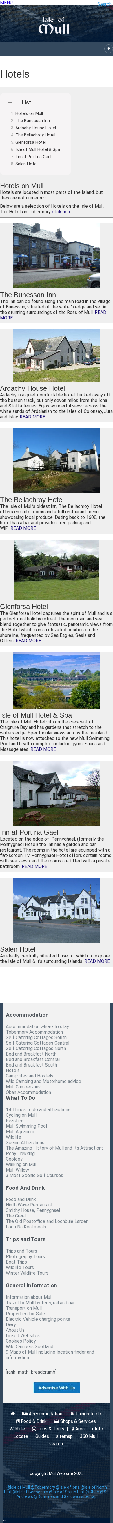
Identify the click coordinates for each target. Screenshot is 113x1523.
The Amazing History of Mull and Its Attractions (55, 1148)
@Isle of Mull (18, 1487)
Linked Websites (23, 1335)
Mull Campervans (23, 1087)
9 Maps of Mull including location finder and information (50, 1354)
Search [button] (104, 4)
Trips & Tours (50, 1429)
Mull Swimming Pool (26, 1126)
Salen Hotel (26, 164)
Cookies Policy (21, 1341)
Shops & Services (77, 1421)
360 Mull (89, 1436)
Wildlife (13, 1137)
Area (79, 1429)
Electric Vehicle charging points (38, 1319)
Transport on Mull (24, 1308)
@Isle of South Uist (67, 1492)
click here (62, 211)
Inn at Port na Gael (33, 156)
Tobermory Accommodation (34, 1032)
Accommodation (45, 1414)
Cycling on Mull (21, 1115)
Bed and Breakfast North (31, 1054)
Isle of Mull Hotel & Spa (37, 149)
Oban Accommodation (28, 1092)
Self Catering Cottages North (36, 1048)
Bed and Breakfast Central (33, 1059)
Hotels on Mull (29, 113)
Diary (11, 1324)
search (56, 1444)
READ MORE (32, 417)
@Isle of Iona (68, 1487)
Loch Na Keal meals (26, 1227)
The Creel (16, 1216)
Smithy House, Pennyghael (33, 1210)
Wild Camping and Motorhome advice (43, 1081)
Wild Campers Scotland (29, 1346)
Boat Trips (16, 1262)
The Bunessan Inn (32, 120)
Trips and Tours (21, 1251)
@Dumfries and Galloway (57, 1496)
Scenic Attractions (25, 1142)
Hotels (13, 1070)
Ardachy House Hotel (35, 128)
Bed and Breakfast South (31, 1065)
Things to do (87, 1414)
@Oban (92, 1492)
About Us (15, 1330)
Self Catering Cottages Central (37, 1043)
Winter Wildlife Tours (27, 1273)
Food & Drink (33, 1421)
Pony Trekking (20, 1153)
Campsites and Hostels (29, 1076)
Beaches (14, 1120)
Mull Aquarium (20, 1131)
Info (98, 1429)
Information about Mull (29, 1297)
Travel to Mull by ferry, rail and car (40, 1302)
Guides (42, 1436)
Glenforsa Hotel (30, 142)
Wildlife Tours (20, 1267)
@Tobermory (43, 1487)
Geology (14, 1159)
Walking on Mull (21, 1164)
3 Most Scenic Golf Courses (34, 1175)
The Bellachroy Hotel (35, 135)
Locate (20, 1436)
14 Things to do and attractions (38, 1109)
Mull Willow (17, 1170)
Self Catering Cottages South (36, 1037)
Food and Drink (21, 1199)
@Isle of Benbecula (30, 1492)
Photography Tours (25, 1256)
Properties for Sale (25, 1313)
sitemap (64, 1436)
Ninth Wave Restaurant (29, 1205)
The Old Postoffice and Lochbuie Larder (47, 1221)
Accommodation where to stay (37, 1026)
